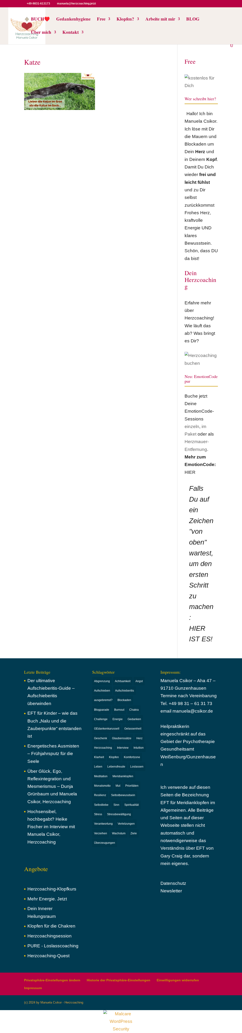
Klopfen (114, 757)
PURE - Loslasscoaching (52, 945)
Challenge (101, 719)
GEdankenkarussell (106, 728)
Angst (139, 681)
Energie (117, 719)
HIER (190, 472)
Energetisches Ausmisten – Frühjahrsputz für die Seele (53, 753)
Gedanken (134, 719)
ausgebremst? (103, 700)
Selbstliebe (101, 804)
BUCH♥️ (40, 19)
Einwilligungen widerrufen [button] (178, 980)
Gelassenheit (132, 728)
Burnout (119, 709)
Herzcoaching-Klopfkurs (51, 888)
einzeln (192, 426)
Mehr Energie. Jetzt (47, 898)
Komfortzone (132, 757)
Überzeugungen (104, 842)
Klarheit (99, 757)
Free (101, 19)
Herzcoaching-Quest (48, 955)
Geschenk (100, 738)
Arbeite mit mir (160, 19)
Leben (98, 766)
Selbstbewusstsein (123, 795)
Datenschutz (173, 883)
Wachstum (118, 833)
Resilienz (100, 795)
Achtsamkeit (122, 681)
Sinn (116, 804)
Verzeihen (100, 833)
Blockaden (124, 700)
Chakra (134, 709)
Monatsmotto (102, 785)
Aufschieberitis (124, 690)
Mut (118, 785)
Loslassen (136, 766)
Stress (98, 814)
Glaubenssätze (121, 738)
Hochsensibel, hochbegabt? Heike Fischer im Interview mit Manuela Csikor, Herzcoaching (51, 826)
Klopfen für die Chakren (51, 926)
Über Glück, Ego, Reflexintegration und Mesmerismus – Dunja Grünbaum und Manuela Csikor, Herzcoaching (52, 786)
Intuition (139, 747)
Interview (123, 747)
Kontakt (70, 32)
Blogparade (101, 709)
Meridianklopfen (122, 776)
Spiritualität (131, 804)
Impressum (33, 988)
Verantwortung (103, 823)
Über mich (41, 32)
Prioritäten (131, 785)
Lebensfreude (116, 766)
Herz (139, 738)
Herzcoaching (103, 747)
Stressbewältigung (119, 814)
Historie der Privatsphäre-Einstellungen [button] (118, 980)
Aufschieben (102, 690)
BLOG (192, 19)
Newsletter (171, 890)
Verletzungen (126, 823)
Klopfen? (125, 19)
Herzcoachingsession (49, 935)
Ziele (133, 833)
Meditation (101, 776)
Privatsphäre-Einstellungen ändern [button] (52, 980)
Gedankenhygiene (73, 19)
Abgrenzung (102, 681)
